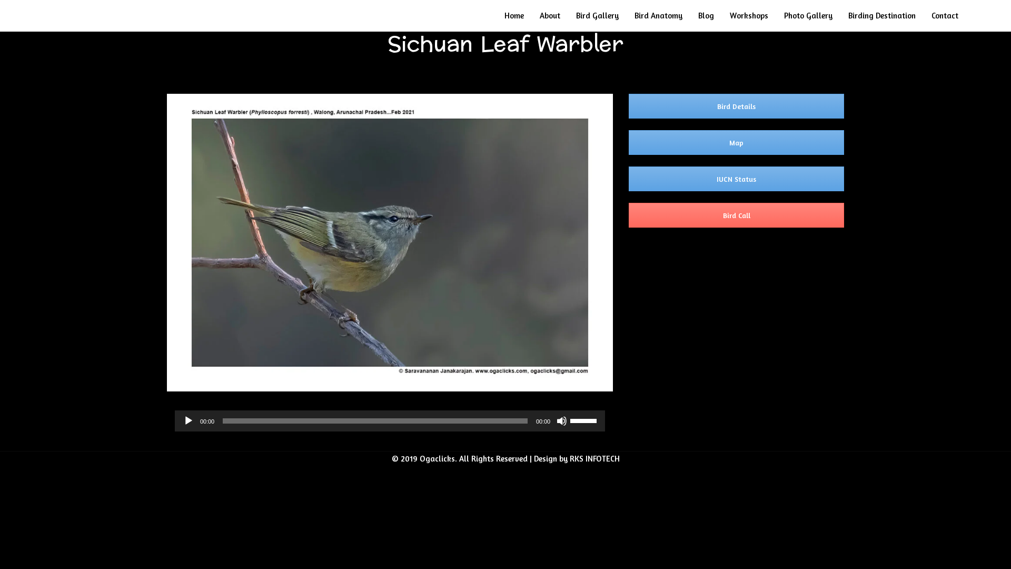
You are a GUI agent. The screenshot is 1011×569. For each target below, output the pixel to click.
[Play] (188, 421)
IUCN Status (736, 178)
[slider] (585, 419)
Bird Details (736, 106)
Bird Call (736, 215)
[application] (390, 420)
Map (736, 142)
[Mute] (562, 421)
